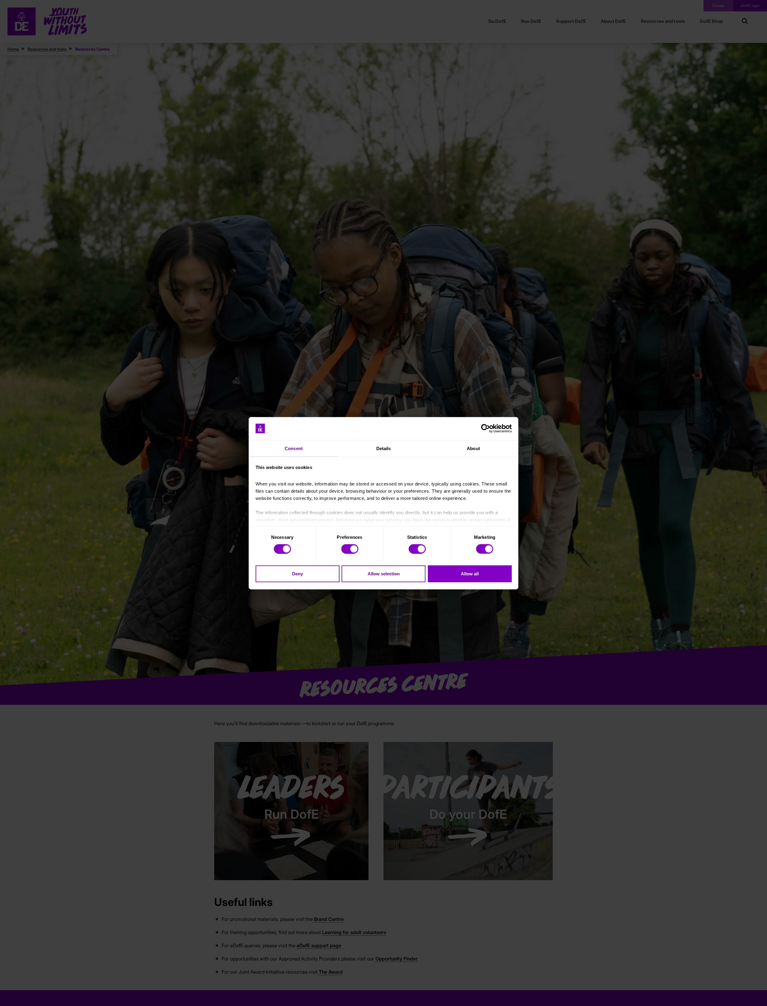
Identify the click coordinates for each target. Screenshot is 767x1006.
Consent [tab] (294, 448)
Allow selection (384, 573)
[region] (383, 503)
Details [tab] (383, 448)
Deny (297, 573)
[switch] (349, 548)
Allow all (470, 573)
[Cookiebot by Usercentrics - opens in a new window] (485, 428)
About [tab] (473, 448)
